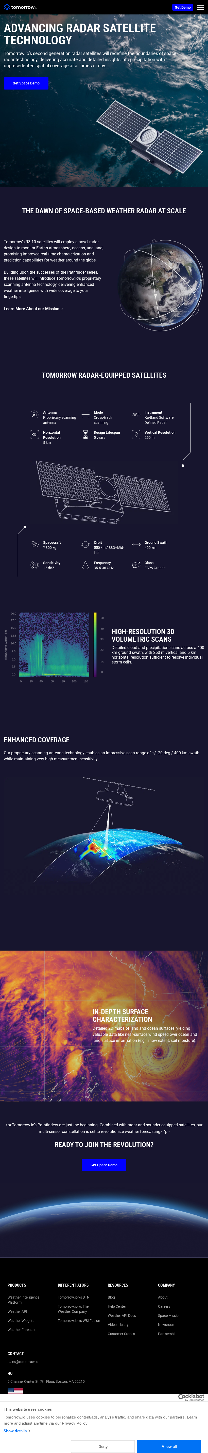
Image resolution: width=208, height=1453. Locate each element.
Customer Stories (121, 1334)
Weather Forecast (22, 1330)
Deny (103, 1446)
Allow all (169, 1446)
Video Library (118, 1325)
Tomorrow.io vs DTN (74, 1297)
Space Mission (169, 1316)
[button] (200, 7)
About (163, 1297)
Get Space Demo (26, 83)
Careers (164, 1306)
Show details (15, 1431)
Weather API (17, 1311)
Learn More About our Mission (31, 308)
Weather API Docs (122, 1316)
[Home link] (20, 7)
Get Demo (183, 7)
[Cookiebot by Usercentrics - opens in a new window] (182, 1398)
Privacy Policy (75, 1423)
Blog (111, 1297)
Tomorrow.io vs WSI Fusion (79, 1321)
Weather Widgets (21, 1321)
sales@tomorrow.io (23, 1362)
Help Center (117, 1306)
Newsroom (166, 1325)
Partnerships (168, 1334)
